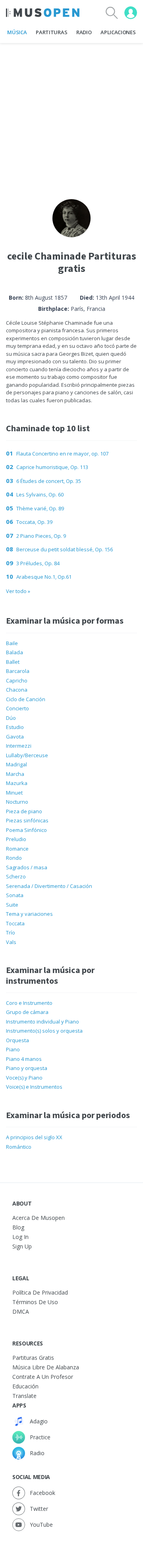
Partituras (51, 32)
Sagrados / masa (26, 867)
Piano (13, 1049)
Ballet (12, 661)
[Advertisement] (71, 114)
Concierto (17, 708)
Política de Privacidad (40, 1292)
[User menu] (130, 12)
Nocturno (17, 801)
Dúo (11, 717)
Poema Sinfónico (26, 830)
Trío (10, 932)
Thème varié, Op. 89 (40, 508)
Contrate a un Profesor (42, 1376)
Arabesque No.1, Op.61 (44, 576)
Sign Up (22, 1246)
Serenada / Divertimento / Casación (49, 886)
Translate (24, 1396)
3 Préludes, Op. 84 (38, 563)
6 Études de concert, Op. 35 (48, 481)
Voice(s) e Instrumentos (34, 1086)
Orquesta (17, 1040)
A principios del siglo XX (34, 1137)
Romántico (18, 1146)
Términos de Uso (35, 1302)
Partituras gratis (33, 1357)
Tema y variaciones (29, 913)
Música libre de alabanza (45, 1367)
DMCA (20, 1311)
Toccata (15, 923)
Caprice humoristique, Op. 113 (52, 467)
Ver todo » (18, 591)
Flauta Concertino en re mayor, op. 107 (62, 453)
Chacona (16, 689)
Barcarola (17, 671)
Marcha (15, 773)
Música (17, 32)
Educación (25, 1386)
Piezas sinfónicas (27, 820)
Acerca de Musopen (38, 1217)
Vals (11, 942)
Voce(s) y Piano (24, 1077)
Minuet (14, 792)
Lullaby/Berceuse (27, 755)
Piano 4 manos (24, 1058)
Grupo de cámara (27, 1012)
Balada (14, 652)
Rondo (14, 857)
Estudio (15, 727)
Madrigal (16, 764)
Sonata (14, 895)
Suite (12, 904)
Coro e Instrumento (29, 1002)
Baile (12, 643)
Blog (18, 1227)
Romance (17, 848)
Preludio (16, 839)
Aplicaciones (117, 32)
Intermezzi (18, 745)
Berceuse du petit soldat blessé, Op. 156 (64, 549)
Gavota (15, 736)
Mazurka (16, 783)
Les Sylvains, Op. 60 (40, 494)
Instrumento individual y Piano (42, 1021)
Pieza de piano (24, 811)
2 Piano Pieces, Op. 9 (41, 535)
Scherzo (16, 876)
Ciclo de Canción (25, 699)
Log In (20, 1237)
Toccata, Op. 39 (34, 521)
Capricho (16, 680)
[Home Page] (42, 12)
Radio (83, 32)
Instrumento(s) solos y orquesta (44, 1030)
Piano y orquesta (26, 1068)
